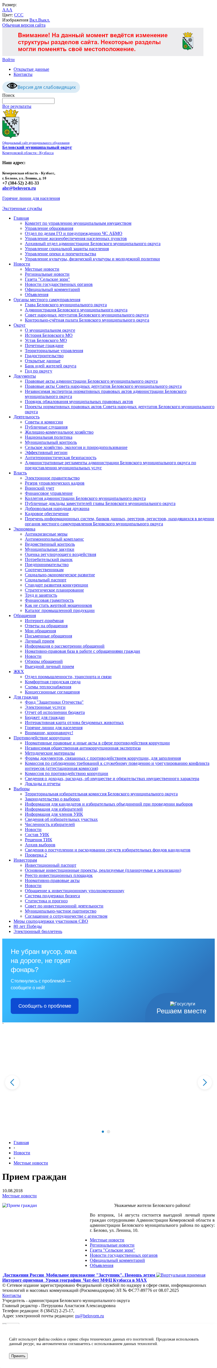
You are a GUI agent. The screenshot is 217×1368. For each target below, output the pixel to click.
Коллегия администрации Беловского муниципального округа (85, 498)
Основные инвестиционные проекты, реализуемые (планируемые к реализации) (103, 870)
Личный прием (39, 641)
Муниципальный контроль (51, 442)
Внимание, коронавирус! (49, 732)
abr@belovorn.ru (19, 188)
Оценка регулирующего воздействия (60, 554)
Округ (20, 325)
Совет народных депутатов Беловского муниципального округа (87, 314)
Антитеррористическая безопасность (60, 457)
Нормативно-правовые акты (52, 880)
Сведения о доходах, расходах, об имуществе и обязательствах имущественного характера (112, 778)
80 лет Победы (28, 926)
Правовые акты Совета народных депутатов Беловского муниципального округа (103, 386)
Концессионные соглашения (52, 692)
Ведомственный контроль (50, 544)
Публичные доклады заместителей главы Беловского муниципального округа (100, 503)
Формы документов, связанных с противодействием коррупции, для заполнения (103, 758)
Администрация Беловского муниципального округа (76, 309)
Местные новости (42, 269)
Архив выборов (40, 844)
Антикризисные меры (46, 534)
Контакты (23, 74)
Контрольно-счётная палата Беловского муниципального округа (87, 320)
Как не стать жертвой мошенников (58, 605)
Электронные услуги (45, 707)
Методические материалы (50, 753)
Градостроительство (44, 355)
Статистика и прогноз (46, 900)
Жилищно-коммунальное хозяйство (59, 432)
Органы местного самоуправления (47, 299)
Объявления (36, 294)
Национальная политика (48, 437)
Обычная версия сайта (23, 25)
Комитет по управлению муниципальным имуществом (78, 223)
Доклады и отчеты (42, 783)
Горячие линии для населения (31, 198)
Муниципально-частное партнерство (60, 911)
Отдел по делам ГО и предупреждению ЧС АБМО (73, 233)
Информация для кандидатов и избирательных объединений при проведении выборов (109, 804)
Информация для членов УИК (54, 814)
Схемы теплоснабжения (48, 686)
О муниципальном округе (50, 330)
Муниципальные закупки (49, 549)
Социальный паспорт (45, 579)
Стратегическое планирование (54, 590)
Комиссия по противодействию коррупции (66, 773)
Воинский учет (39, 488)
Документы (25, 376)
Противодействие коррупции (42, 737)
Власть (20, 472)
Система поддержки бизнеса (52, 895)
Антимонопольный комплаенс (54, 539)
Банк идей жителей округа (50, 365)
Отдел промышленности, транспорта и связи (68, 676)
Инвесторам (25, 860)
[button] (103, 1132)
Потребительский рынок (49, 559)
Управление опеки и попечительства (60, 253)
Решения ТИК (38, 839)
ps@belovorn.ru (89, 1315)
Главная (21, 218)
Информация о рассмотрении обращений (65, 646)
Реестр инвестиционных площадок (59, 875)
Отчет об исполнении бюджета (55, 712)
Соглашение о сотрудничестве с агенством (66, 916)
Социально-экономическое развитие (60, 574)
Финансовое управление (49, 493)
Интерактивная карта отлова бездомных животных (74, 722)
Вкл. (33, 20)
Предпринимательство (47, 564)
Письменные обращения (48, 635)
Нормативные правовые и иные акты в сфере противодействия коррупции (97, 742)
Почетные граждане (44, 345)
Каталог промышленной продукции (60, 610)
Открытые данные (31, 69)
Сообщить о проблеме (44, 1006)
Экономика (24, 528)
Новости (22, 264)
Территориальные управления (54, 350)
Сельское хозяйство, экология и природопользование (76, 447)
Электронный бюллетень (38, 931)
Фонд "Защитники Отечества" (54, 702)
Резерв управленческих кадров (54, 483)
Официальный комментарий (52, 289)
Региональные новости (47, 274)
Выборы (22, 788)
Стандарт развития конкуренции (56, 585)
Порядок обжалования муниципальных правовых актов (79, 401)
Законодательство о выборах (52, 799)
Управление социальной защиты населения (67, 248)
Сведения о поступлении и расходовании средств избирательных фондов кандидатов (107, 849)
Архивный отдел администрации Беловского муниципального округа (92, 243)
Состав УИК (37, 834)
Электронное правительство (52, 478)
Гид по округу (38, 371)
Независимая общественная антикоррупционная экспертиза (83, 748)
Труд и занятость (41, 595)
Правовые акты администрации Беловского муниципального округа (91, 381)
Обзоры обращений (44, 661)
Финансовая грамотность (49, 600)
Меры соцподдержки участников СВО (51, 921)
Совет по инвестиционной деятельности (64, 906)
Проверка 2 (36, 855)
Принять (18, 1356)
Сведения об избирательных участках (61, 819)
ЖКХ (19, 671)
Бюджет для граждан (45, 717)
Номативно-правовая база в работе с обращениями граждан (82, 651)
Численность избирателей (50, 824)
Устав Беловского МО (46, 340)
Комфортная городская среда (53, 681)
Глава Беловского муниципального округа (66, 304)
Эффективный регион (46, 452)
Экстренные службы (22, 208)
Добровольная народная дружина (57, 508)
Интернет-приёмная (44, 620)
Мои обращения (40, 630)
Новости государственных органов (59, 284)
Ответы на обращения (46, 625)
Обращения (25, 615)
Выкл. (44, 20)
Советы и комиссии (44, 421)
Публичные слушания (46, 427)
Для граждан (26, 697)
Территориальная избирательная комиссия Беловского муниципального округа (101, 793)
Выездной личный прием (49, 666)
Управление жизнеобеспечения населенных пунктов (76, 238)
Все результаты (16, 106)
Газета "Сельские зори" (47, 279)
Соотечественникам (44, 569)
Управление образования (49, 228)
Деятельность (27, 416)
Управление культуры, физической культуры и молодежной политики (92, 258)
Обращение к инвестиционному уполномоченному (74, 890)
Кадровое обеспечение (47, 513)
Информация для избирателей (54, 809)
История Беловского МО (49, 335)
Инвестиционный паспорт (50, 865)
